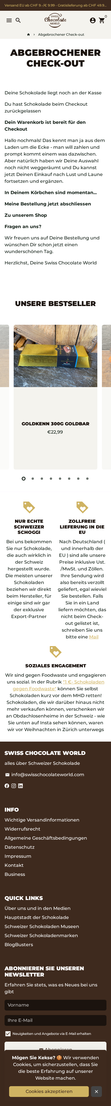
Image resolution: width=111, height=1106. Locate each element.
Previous (10, 396)
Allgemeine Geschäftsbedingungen (46, 838)
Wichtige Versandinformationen (42, 820)
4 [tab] (51, 478)
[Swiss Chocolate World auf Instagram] (13, 786)
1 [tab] (23, 478)
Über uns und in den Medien (38, 908)
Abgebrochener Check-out (61, 34)
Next (101, 396)
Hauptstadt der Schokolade (37, 917)
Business (15, 874)
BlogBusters (19, 944)
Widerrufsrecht (22, 829)
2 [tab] (32, 478)
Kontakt (14, 865)
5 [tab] (60, 478)
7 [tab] (78, 478)
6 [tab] (69, 478)
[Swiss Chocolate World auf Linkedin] (20, 786)
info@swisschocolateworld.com (44, 774)
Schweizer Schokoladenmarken (41, 935)
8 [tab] (87, 478)
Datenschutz (19, 847)
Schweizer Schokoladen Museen (42, 926)
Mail (93, 637)
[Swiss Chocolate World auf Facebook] (7, 786)
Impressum (18, 856)
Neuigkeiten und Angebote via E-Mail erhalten (52, 1033)
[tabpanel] (55, 397)
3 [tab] (42, 478)
